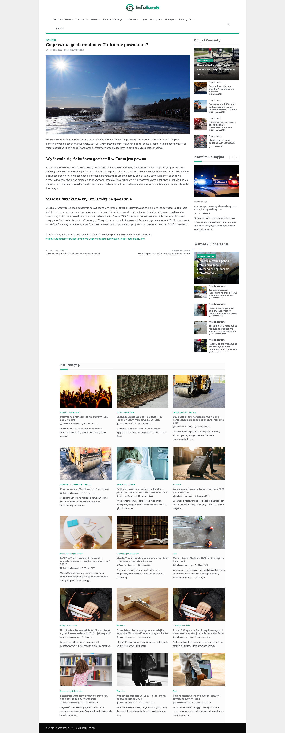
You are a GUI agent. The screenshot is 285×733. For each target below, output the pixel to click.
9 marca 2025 (217, 298)
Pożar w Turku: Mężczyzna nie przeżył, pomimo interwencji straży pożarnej (223, 347)
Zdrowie (132, 19)
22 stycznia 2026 (218, 130)
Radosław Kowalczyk (75, 50)
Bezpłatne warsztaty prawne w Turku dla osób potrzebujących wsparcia (84, 697)
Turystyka (155, 19)
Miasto (94, 19)
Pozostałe (121, 626)
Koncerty (63, 412)
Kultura (119, 412)
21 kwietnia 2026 (203, 213)
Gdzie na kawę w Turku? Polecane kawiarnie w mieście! (73, 253)
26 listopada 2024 (218, 334)
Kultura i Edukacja (112, 19)
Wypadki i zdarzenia (206, 256)
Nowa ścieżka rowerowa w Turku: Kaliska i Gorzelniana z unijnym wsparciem (222, 126)
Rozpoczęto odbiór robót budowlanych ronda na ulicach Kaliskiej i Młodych (223, 107)
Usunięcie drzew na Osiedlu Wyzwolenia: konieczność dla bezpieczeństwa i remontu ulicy (198, 419)
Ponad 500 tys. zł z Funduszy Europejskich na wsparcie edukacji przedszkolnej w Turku (198, 632)
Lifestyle (169, 19)
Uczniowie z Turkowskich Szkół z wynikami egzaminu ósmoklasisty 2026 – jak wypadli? (85, 632)
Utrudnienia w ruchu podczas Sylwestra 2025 (222, 141)
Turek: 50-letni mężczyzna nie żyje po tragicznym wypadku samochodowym (223, 329)
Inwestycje (51, 40)
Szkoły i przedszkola (68, 626)
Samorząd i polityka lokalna (71, 554)
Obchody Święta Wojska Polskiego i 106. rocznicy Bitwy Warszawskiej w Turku (140, 418)
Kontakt (60, 28)
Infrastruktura (65, 484)
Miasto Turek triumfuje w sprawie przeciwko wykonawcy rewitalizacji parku (142, 560)
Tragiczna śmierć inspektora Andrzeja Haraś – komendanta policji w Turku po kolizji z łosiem (223, 294)
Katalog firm (185, 19)
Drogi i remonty (205, 60)
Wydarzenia (74, 412)
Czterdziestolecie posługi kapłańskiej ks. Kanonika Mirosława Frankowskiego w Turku (142, 632)
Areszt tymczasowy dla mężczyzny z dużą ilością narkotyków (216, 208)
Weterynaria (121, 484)
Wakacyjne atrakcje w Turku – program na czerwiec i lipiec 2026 (141, 697)
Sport (144, 19)
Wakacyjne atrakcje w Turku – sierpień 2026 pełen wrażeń (198, 491)
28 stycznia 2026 (218, 112)
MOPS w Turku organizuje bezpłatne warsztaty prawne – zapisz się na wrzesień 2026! (85, 561)
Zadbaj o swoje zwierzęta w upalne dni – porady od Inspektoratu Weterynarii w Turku (142, 491)
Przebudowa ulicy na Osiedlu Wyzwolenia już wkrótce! (221, 89)
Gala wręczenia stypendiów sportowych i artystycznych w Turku (196, 697)
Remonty (192, 412)
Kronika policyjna (201, 202)
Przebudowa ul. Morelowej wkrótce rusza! (84, 489)
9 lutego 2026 (216, 94)
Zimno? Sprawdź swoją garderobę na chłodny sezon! (164, 253)
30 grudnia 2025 (217, 147)
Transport (81, 19)
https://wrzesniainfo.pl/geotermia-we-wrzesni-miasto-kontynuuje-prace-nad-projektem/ (95, 238)
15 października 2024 (220, 352)
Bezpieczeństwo (62, 19)
